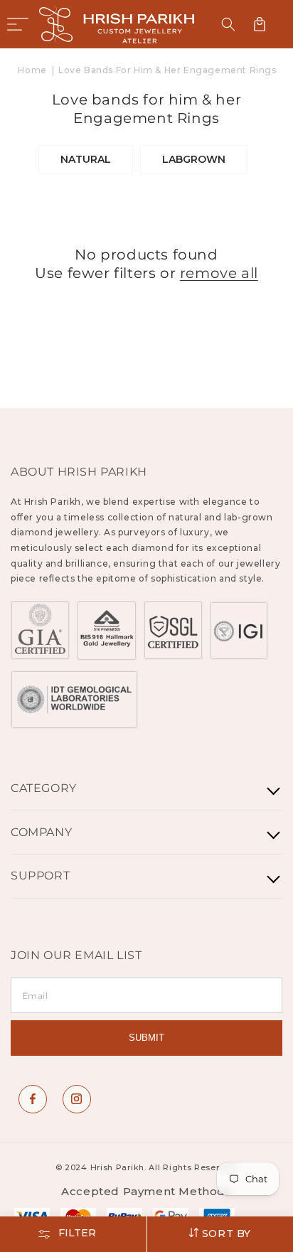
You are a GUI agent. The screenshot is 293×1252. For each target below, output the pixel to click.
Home (32, 70)
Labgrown (193, 159)
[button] (17, 24)
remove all (219, 273)
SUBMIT (146, 1037)
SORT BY (224, 1233)
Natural (85, 159)
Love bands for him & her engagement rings (167, 70)
